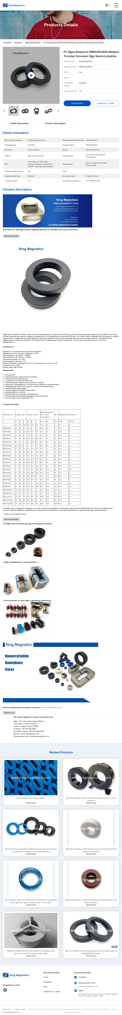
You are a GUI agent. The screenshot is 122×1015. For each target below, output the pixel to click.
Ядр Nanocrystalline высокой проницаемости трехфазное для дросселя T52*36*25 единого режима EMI (31, 952)
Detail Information (19, 123)
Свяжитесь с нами (51, 991)
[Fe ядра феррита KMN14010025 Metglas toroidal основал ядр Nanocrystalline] (31, 75)
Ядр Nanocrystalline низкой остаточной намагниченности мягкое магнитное (91, 799)
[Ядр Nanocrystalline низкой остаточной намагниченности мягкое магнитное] (91, 778)
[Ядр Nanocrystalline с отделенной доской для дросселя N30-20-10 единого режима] (91, 879)
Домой (8, 43)
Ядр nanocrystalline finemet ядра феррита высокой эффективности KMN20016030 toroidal (91, 952)
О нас (45, 977)
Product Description (55, 123)
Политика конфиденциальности (9, 1010)
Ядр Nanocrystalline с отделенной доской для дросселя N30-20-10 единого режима (91, 901)
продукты (18, 43)
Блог (45, 987)
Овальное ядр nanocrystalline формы (30, 798)
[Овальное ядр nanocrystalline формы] (30, 778)
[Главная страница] (16, 978)
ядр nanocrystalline (32, 43)
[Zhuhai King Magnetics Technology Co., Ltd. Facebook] (5, 990)
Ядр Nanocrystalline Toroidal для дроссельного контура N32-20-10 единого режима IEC (91, 850)
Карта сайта (20, 1009)
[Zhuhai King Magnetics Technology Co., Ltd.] (14, 5)
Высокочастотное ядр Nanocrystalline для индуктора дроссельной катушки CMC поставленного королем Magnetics (31, 850)
